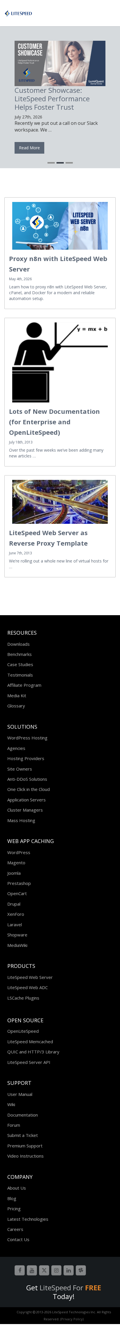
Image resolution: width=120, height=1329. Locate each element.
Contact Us (18, 1239)
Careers (15, 1229)
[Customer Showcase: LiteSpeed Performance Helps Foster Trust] (60, 63)
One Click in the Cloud (28, 789)
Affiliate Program (24, 685)
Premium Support (25, 1146)
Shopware (17, 935)
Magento (16, 862)
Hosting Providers (25, 758)
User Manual (19, 1094)
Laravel (14, 924)
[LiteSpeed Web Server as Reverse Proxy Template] (60, 502)
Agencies (16, 748)
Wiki (11, 1104)
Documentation (22, 1115)
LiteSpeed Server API (28, 1062)
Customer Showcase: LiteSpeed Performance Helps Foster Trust (52, 98)
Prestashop (19, 883)
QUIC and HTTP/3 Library (33, 1052)
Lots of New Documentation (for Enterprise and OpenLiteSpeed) (54, 422)
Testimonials (20, 675)
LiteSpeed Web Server (30, 977)
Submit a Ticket (22, 1135)
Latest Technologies (27, 1219)
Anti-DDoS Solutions (27, 779)
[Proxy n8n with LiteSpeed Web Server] (60, 226)
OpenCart (17, 893)
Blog (11, 1198)
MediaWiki (17, 945)
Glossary (16, 706)
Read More (29, 147)
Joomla (14, 873)
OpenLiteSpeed (23, 1031)
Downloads (18, 644)
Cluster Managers (25, 810)
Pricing (14, 1208)
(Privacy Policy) (72, 1319)
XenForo (15, 914)
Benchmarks (19, 654)
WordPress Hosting (27, 738)
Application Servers (26, 800)
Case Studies (20, 664)
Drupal (13, 904)
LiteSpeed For (70, 1287)
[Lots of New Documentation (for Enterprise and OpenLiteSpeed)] (60, 362)
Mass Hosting (21, 820)
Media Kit (16, 695)
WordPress (18, 852)
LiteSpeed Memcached (30, 1041)
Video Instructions (25, 1156)
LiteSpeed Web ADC (27, 987)
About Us (16, 1188)
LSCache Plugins (23, 998)
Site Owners (19, 769)
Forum (13, 1125)
